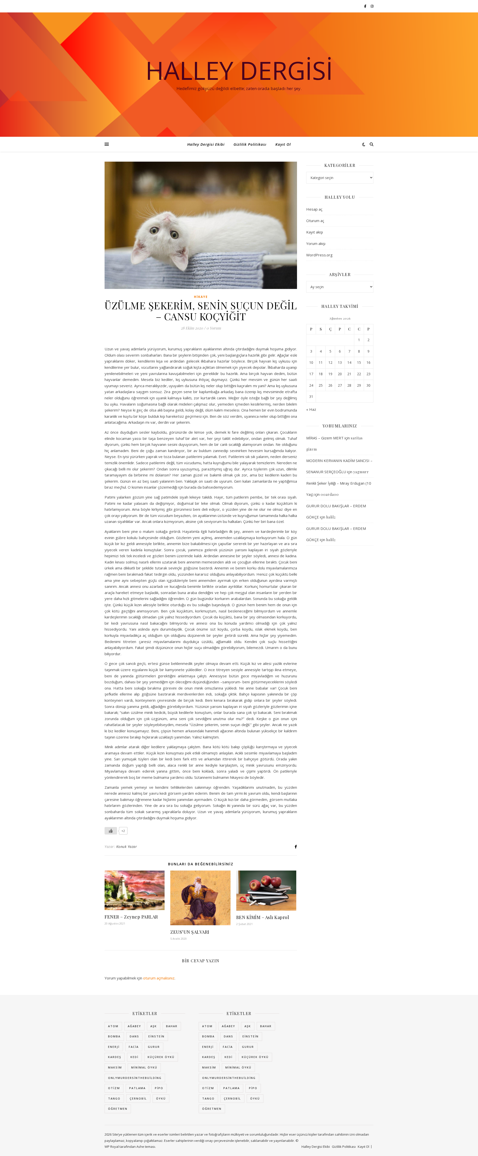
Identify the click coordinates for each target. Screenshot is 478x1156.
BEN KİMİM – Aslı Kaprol (262, 917)
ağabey (134, 1026)
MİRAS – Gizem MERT (325, 437)
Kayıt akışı (314, 232)
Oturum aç (315, 220)
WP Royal (112, 1146)
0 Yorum (213, 327)
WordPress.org (319, 254)
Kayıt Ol (283, 144)
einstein (156, 1036)
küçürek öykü (161, 1057)
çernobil (138, 1098)
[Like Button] (111, 830)
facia (134, 1047)
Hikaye (201, 297)
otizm (114, 1088)
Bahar (172, 1026)
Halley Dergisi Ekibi (206, 144)
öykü (161, 1098)
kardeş (114, 1057)
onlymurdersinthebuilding (135, 1078)
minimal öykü (144, 1067)
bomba (114, 1036)
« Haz (311, 409)
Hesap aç (314, 209)
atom (113, 1026)
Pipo (159, 1088)
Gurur (154, 1047)
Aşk (153, 1026)
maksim (115, 1067)
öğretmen (117, 1108)
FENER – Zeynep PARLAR (131, 917)
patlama (137, 1088)
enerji (114, 1047)
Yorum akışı (315, 243)
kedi (134, 1057)
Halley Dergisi (239, 70)
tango (114, 1098)
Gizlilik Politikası (250, 144)
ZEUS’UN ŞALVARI (189, 932)
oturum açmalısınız (159, 977)
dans (134, 1036)
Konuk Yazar (126, 846)
